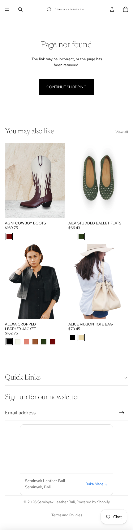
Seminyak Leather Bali (56, 502)
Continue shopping (66, 87)
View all (121, 132)
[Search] (20, 9)
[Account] (112, 9)
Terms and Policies (66, 515)
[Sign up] (122, 413)
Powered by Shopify (93, 502)
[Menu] (7, 9)
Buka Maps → (96, 484)
